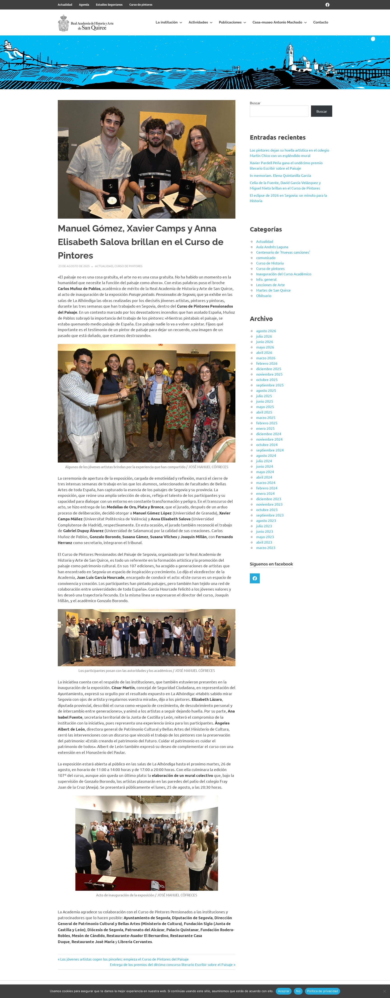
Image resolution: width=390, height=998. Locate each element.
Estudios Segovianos (109, 4)
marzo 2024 (265, 482)
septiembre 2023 (270, 515)
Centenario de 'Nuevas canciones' (283, 252)
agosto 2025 (266, 390)
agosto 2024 (266, 455)
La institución (167, 22)
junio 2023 (264, 531)
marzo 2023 (265, 547)
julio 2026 (264, 336)
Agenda (84, 4)
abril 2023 (264, 542)
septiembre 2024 (270, 450)
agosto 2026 (266, 330)
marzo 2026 (265, 357)
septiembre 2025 (270, 385)
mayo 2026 (265, 347)
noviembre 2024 (269, 439)
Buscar (255, 103)
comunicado (265, 257)
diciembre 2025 (268, 368)
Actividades (198, 22)
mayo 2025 (265, 406)
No (298, 991)
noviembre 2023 (269, 504)
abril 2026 (264, 352)
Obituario (263, 295)
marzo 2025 (265, 417)
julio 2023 (264, 526)
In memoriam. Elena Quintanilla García (280, 175)
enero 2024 (265, 493)
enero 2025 (265, 428)
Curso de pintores (140, 4)
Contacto (320, 22)
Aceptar (284, 991)
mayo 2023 (265, 536)
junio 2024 (264, 466)
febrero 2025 (266, 423)
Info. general (266, 279)
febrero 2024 (266, 488)
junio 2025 (264, 401)
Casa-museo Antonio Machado (277, 22)
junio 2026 (264, 341)
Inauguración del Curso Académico (283, 273)
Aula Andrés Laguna (272, 246)
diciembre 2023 (268, 498)
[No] (384, 991)
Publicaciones (230, 22)
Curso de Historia (270, 263)
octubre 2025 (267, 379)
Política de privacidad (322, 991)
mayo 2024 (265, 471)
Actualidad (65, 4)
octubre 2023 (267, 509)
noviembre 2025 (269, 374)
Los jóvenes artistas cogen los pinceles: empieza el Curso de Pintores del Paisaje (124, 959)
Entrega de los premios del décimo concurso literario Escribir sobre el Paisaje (171, 964)
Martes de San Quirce (273, 290)
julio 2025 (264, 395)
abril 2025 (264, 412)
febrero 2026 (266, 363)
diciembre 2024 (268, 433)
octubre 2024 (267, 444)
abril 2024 (264, 477)
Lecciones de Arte (270, 284)
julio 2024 (264, 460)
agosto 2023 (266, 520)
